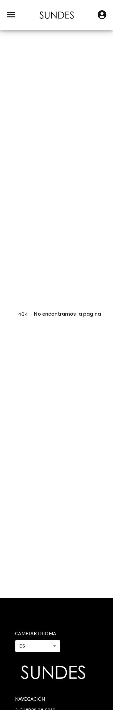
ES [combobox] (22, 645)
